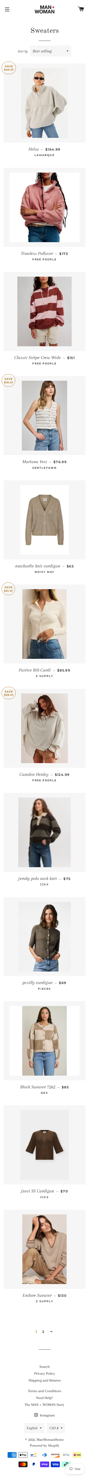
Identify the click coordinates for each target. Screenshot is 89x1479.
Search (44, 1367)
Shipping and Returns (44, 1380)
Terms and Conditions (44, 1391)
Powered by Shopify (44, 1445)
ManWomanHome (50, 1439)
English (32, 1428)
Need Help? (44, 1398)
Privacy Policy (44, 1373)
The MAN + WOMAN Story (44, 1405)
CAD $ (53, 1428)
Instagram (47, 1415)
